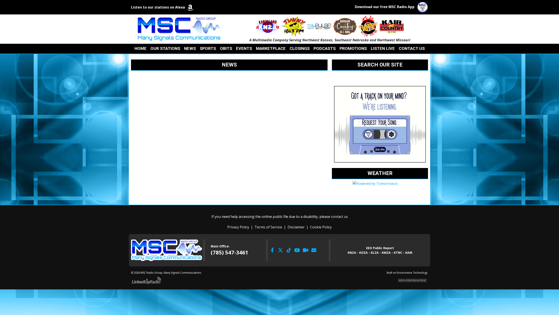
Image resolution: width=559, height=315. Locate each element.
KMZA (386, 252)
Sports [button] (208, 48)
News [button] (190, 48)
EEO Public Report (380, 248)
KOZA (363, 252)
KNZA (352, 252)
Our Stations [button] (165, 48)
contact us (339, 216)
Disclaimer (296, 227)
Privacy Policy (238, 227)
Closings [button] (300, 48)
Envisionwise (404, 273)
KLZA (375, 252)
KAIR (408, 252)
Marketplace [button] (271, 48)
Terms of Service (268, 227)
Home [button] (141, 48)
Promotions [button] (353, 48)
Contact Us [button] (412, 48)
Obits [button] (226, 48)
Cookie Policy (321, 227)
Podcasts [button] (325, 48)
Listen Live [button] (383, 48)
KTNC (398, 252)
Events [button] (244, 48)
